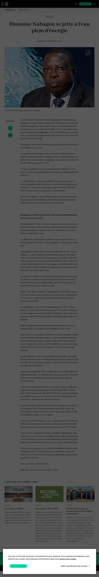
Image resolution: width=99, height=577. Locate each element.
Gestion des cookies (67, 559)
